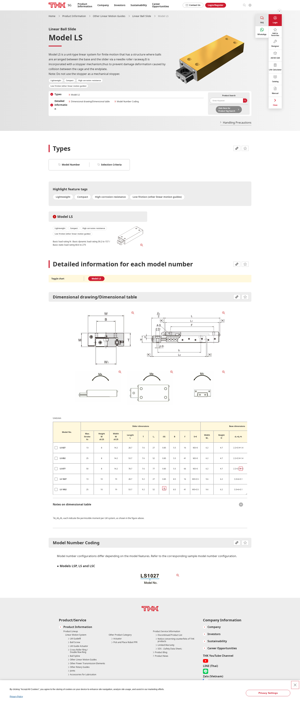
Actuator (117, 638)
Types (58, 94)
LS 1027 (63, 479)
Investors (119, 5)
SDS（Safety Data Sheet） (170, 649)
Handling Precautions (237, 122)
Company (214, 627)
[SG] (57, 5)
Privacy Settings (268, 693)
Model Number (71, 164)
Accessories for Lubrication (83, 674)
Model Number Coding (128, 101)
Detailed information (61, 104)
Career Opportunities (160, 5)
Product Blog (161, 652)
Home (52, 16)
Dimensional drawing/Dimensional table (90, 101)
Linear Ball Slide (141, 16)
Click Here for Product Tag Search (226, 109)
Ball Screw (75, 642)
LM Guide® (75, 638)
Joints (72, 671)
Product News (161, 655)
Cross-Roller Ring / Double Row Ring (79, 651)
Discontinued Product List (170, 635)
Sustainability (139, 5)
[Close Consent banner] (295, 685)
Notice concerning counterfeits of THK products (176, 640)
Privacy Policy (16, 696)
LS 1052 (63, 489)
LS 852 (62, 458)
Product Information (74, 16)
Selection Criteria (111, 164)
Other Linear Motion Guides (109, 16)
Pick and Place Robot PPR (125, 642)
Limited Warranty (166, 645)
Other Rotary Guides (80, 667)
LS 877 (62, 468)
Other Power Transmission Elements (87, 663)
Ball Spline (75, 656)
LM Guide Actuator (79, 646)
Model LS (75, 94)
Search (245, 100)
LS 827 (62, 447)
